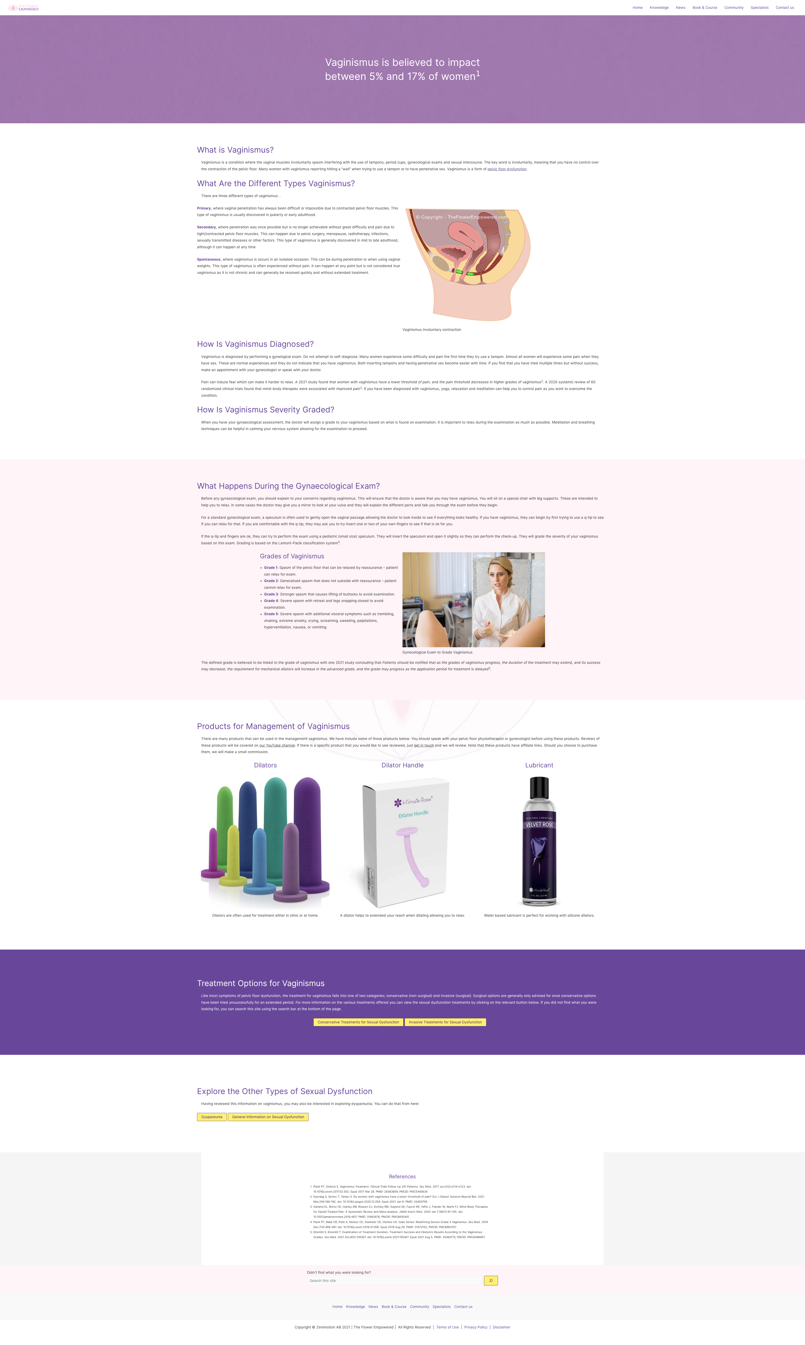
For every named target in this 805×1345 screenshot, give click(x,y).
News (681, 7)
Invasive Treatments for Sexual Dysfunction (445, 1022)
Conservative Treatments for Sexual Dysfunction (358, 1022)
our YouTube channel (277, 745)
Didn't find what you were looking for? (339, 1272)
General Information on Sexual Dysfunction (268, 1117)
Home (638, 7)
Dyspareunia (211, 1117)
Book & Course (705, 7)
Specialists (760, 7)
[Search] (491, 1280)
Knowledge (659, 7)
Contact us (785, 7)
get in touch (424, 745)
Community (734, 7)
